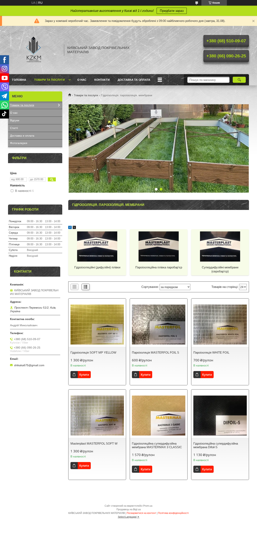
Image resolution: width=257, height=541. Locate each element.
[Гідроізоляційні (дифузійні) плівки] (97, 246)
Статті (14, 128)
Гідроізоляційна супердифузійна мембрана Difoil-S (215, 445)
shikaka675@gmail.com (29, 365)
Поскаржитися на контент (141, 513)
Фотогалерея (18, 143)
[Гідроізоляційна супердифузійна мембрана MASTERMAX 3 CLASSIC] (158, 416)
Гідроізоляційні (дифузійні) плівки (97, 267)
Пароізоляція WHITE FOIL (211, 352)
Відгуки (14, 120)
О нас (81, 79)
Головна (19, 79)
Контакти (102, 79)
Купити (84, 374)
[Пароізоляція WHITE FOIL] (220, 325)
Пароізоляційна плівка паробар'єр (158, 267)
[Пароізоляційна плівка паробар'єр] (159, 246)
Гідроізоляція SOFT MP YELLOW (93, 352)
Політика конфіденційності (173, 513)
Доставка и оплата (22, 135)
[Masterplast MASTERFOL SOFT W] (97, 416)
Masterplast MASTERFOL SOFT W (93, 443)
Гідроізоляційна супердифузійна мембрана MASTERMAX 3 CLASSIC (157, 445)
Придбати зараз (172, 10)
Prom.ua (147, 505)
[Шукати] (239, 80)
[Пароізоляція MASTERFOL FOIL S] (158, 325)
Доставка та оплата (134, 79)
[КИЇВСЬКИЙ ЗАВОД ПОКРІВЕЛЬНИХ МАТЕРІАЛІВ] (34, 50)
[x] (74, 228)
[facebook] (70, 228)
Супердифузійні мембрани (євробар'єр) (220, 269)
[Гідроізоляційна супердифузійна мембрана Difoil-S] (220, 416)
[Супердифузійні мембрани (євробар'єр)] (220, 246)
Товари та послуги (49, 79)
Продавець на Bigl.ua (128, 509)
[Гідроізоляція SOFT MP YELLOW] (97, 325)
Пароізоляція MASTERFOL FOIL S (155, 352)
